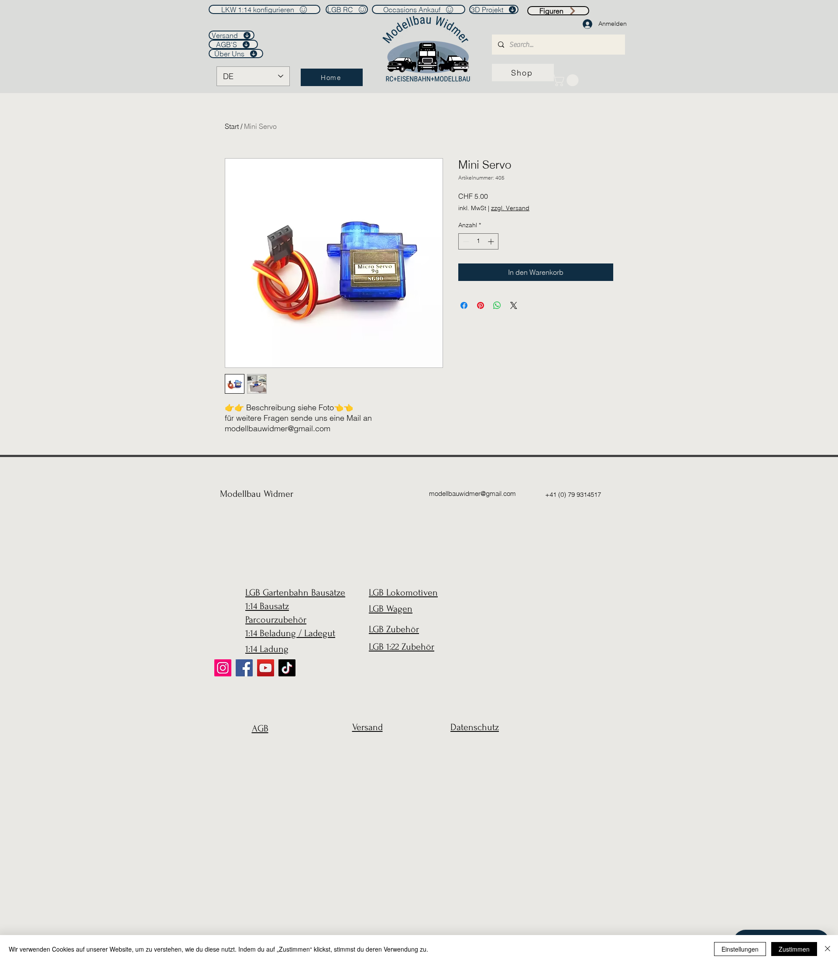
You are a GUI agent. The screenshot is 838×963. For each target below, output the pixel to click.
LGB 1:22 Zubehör (401, 646)
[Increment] (491, 241)
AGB (260, 728)
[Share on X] (513, 305)
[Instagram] (222, 667)
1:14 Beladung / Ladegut (290, 633)
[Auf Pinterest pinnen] (480, 305)
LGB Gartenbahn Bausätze (295, 592)
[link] (566, 80)
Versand (367, 727)
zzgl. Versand (510, 208)
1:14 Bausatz (267, 606)
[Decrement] (465, 241)
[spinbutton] (478, 241)
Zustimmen (794, 949)
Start (232, 126)
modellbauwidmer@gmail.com (472, 493)
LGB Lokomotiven (403, 592)
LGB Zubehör (394, 629)
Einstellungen (740, 949)
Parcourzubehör (275, 619)
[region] (257, 749)
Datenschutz (474, 727)
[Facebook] (244, 667)
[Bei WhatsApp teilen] (497, 305)
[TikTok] (286, 667)
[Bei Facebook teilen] (464, 305)
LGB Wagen (390, 608)
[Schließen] (827, 949)
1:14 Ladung (266, 649)
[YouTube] (265, 667)
